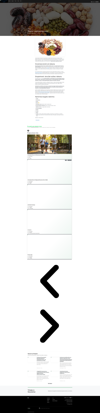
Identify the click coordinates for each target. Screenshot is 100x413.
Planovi (48, 402)
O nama (53, 399)
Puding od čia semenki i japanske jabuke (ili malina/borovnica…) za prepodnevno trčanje (41, 359)
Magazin (48, 399)
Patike (48, 400)
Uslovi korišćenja (54, 400)
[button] (49, 281)
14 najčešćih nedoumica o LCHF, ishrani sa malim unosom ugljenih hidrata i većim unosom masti (43, 373)
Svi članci (50, 383)
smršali (48, 67)
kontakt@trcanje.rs (69, 404)
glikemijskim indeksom (38, 72)
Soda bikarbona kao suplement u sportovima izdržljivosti (65, 372)
